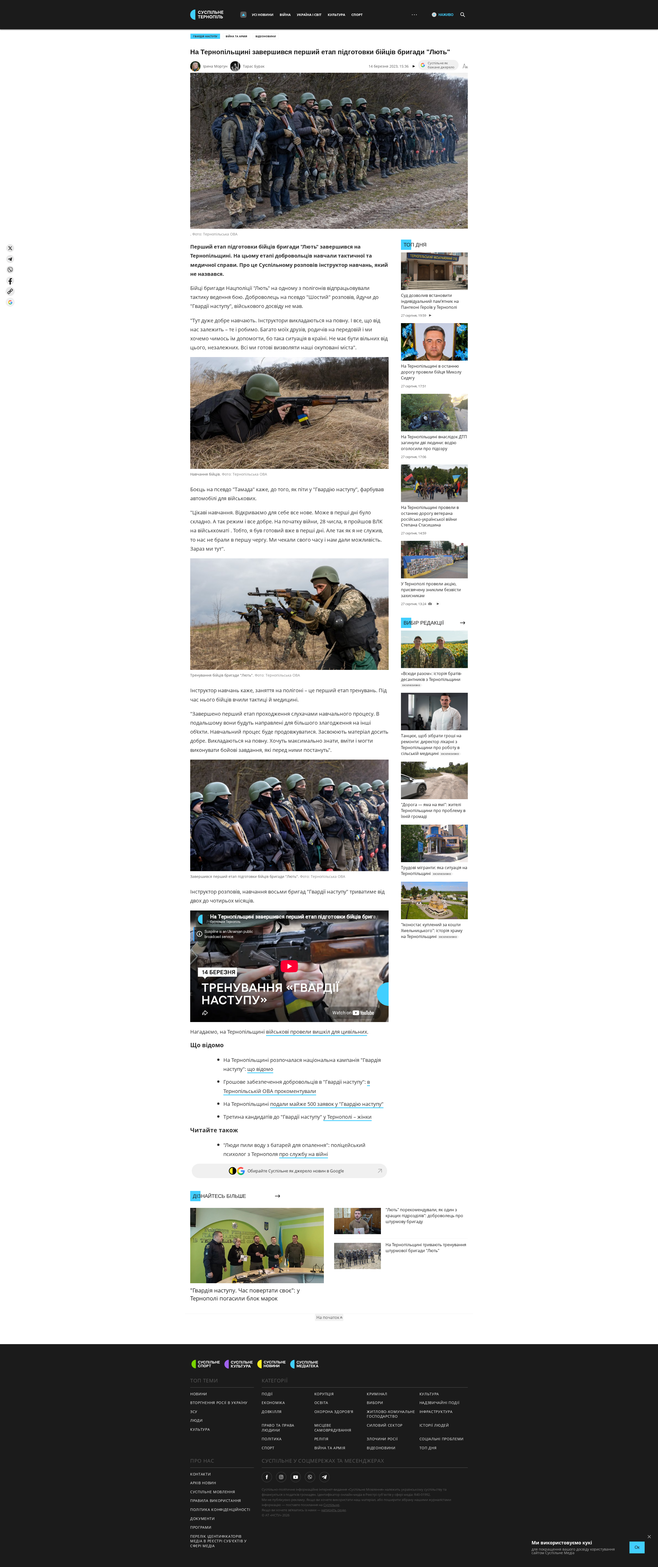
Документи (202, 1518)
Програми (201, 1527)
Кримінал (377, 1393)
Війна (285, 14)
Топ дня (428, 1447)
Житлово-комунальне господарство (391, 1414)
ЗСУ (193, 1411)
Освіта (321, 1402)
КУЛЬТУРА (200, 1429)
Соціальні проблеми (441, 1438)
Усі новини (262, 14)
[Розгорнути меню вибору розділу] (243, 15)
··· (414, 14)
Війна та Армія (236, 36)
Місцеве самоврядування (332, 1428)
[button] (10, 248)
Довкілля (272, 1411)
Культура (336, 14)
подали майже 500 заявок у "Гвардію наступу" (326, 1103)
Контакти (200, 1474)
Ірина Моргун (215, 66)
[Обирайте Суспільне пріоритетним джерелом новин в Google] (10, 302)
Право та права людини (278, 1428)
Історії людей (434, 1425)
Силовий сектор (385, 1425)
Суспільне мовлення (212, 1491)
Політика (272, 1438)
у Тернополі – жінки (347, 1116)
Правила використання (215, 1500)
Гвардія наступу (205, 36)
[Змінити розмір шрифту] (465, 66)
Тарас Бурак (253, 66)
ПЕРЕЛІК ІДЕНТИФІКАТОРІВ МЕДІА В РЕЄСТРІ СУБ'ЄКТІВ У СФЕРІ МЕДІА (218, 1541)
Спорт (357, 14)
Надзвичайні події (439, 1402)
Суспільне (331, 1504)
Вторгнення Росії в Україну (219, 1402)
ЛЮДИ (196, 1420)
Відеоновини (265, 36)
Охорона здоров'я (333, 1411)
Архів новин (203, 1482)
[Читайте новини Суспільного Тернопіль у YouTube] (295, 1477)
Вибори (375, 1402)
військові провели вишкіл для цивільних (316, 1031)
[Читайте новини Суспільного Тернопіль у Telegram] (324, 1477)
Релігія (321, 1438)
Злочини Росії (382, 1438)
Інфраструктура (436, 1411)
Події (267, 1393)
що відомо (260, 1068)
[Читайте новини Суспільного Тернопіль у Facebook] (267, 1477)
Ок (637, 1547)
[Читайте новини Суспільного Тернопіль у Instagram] (281, 1477)
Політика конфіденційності (220, 1509)
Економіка (273, 1402)
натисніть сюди (333, 1510)
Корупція (324, 1393)
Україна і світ (309, 14)
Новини (198, 1393)
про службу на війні (303, 1154)
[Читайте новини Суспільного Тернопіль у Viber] (310, 1477)
